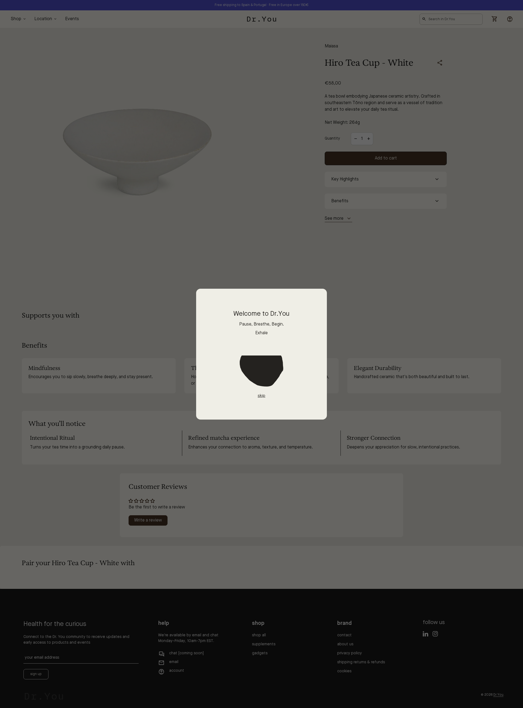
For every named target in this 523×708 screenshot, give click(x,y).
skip (261, 396)
